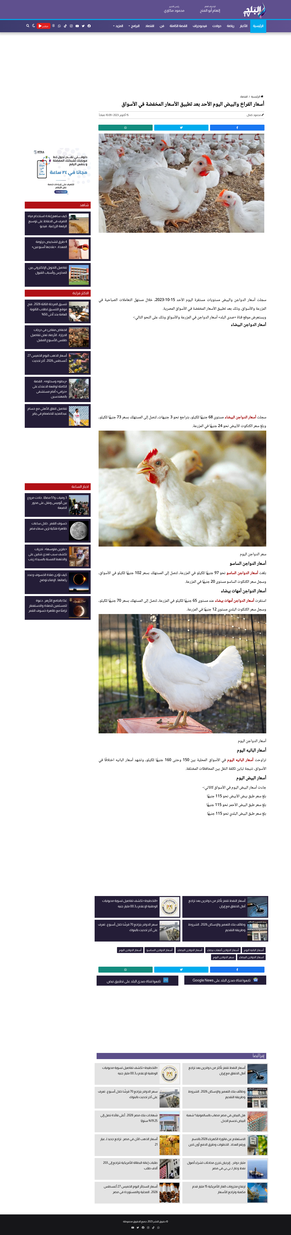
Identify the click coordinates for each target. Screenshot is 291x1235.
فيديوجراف (200, 26)
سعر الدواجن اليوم (223, 957)
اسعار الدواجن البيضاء (251, 957)
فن (162, 26)
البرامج (135, 26)
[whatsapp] (125, 128)
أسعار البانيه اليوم (240, 760)
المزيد (119, 26)
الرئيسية (258, 26)
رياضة (230, 26)
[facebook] (237, 128)
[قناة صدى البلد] (254, 10)
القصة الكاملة (178, 26)
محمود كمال (254, 115)
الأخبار (243, 26)
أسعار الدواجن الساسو (242, 573)
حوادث (216, 26)
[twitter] (181, 128)
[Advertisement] (147, 64)
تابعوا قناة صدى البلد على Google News (222, 980)
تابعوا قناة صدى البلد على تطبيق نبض (134, 981)
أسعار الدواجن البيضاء (240, 417)
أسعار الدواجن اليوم (130, 950)
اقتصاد (149, 26)
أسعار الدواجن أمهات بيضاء (234, 601)
